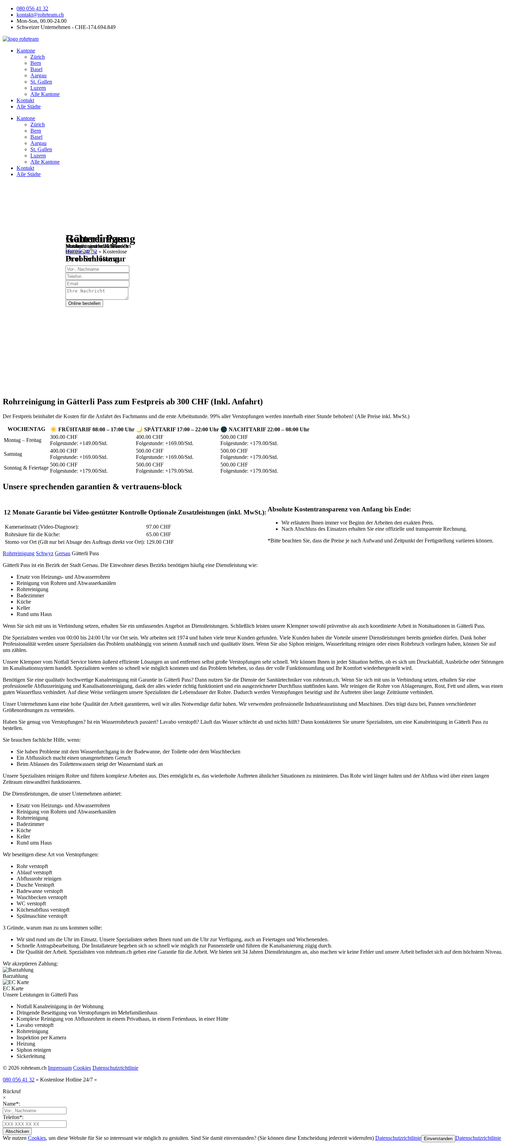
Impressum (60, 1068)
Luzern (38, 88)
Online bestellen (84, 303)
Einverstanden (438, 1138)
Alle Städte (29, 106)
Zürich (37, 57)
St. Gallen (41, 82)
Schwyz (44, 553)
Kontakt (25, 100)
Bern (35, 63)
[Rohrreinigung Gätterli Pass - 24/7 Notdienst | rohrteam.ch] (21, 39)
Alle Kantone (45, 94)
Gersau (62, 553)
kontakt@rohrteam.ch (40, 15)
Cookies (82, 1068)
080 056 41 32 (32, 8)
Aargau (38, 75)
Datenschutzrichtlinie (115, 1068)
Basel (36, 69)
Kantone (26, 51)
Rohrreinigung (18, 553)
